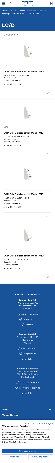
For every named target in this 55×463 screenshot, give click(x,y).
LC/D (6, 66)
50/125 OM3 (33, 13)
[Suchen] (10, 3)
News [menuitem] (5, 409)
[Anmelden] (51, 3)
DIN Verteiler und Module (31, 11)
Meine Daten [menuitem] (10, 414)
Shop (13, 11)
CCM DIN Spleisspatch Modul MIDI (24, 71)
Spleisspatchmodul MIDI (13, 13)
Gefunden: (10, 34)
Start (4, 11)
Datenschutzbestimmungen (38, 423)
